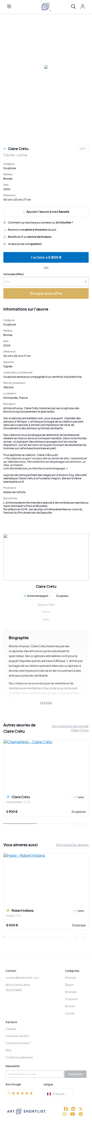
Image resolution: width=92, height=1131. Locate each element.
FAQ (8, 1050)
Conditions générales (19, 1057)
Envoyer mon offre (46, 293)
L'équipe (11, 1029)
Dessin (69, 985)
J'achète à (46, 257)
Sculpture (78, 812)
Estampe (79, 925)
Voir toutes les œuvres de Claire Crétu (70, 728)
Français (59, 1094)
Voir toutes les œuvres (72, 845)
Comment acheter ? (18, 1043)
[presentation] (76, 823)
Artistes (70, 1006)
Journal (69, 1013)
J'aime (80, 797)
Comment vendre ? (17, 1036)
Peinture (70, 977)
